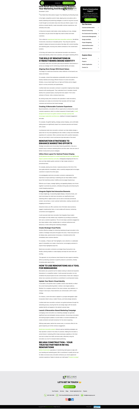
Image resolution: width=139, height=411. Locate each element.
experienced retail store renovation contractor (60, 39)
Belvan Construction (49, 406)
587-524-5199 (69, 3)
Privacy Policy (88, 406)
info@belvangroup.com (89, 395)
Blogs (67, 391)
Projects (85, 391)
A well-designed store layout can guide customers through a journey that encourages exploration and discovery (58, 114)
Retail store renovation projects (47, 329)
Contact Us (57, 3)
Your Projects (55, 391)
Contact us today (73, 357)
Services (62, 391)
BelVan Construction (44, 350)
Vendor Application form (75, 391)
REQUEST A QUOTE (90, 19)
